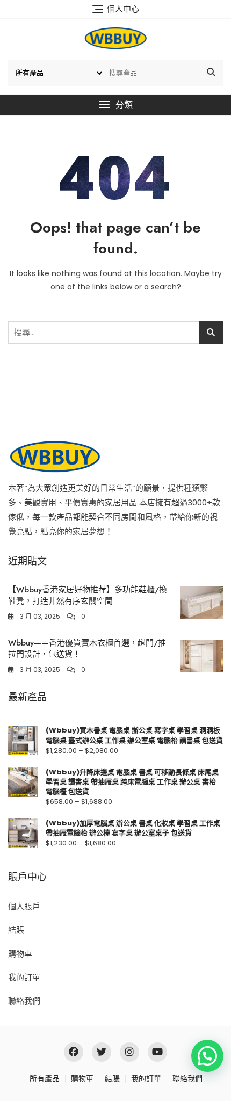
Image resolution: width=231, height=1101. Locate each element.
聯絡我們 (24, 1000)
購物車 (20, 953)
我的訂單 (24, 977)
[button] (115, 105)
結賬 (16, 930)
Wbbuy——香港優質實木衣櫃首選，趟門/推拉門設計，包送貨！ (87, 648)
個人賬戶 (24, 906)
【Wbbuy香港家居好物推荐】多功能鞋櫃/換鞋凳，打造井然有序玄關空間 (87, 595)
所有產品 (45, 1078)
